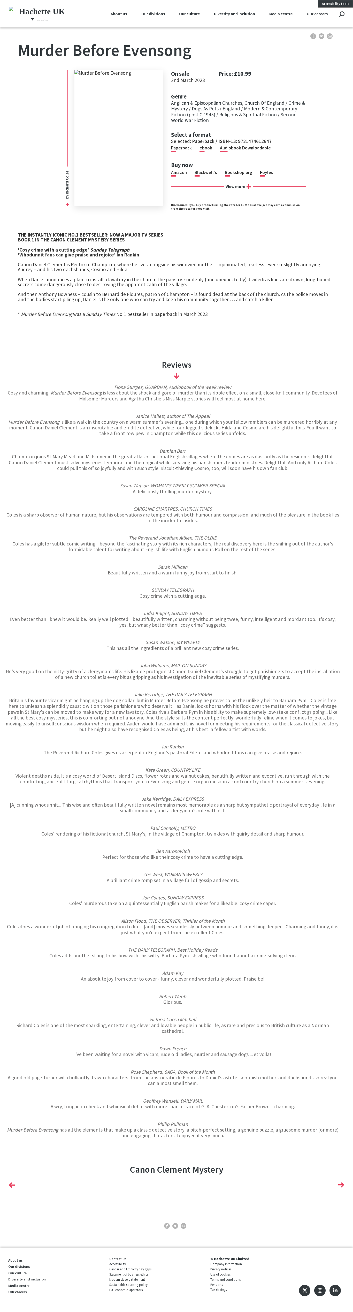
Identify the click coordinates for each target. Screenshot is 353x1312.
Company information (226, 1264)
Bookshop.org (238, 172)
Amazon (179, 172)
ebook (205, 148)
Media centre (281, 13)
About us (119, 13)
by (67, 196)
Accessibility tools (335, 4)
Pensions (216, 1285)
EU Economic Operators (126, 1290)
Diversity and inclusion (234, 13)
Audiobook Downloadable (245, 148)
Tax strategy (218, 1289)
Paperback (181, 148)
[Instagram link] (320, 1290)
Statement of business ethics (128, 1274)
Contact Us (117, 1259)
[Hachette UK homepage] (40, 13)
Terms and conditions (225, 1279)
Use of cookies (220, 1274)
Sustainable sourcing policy (128, 1285)
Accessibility (117, 1264)
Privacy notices (220, 1269)
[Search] (341, 14)
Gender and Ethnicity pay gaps (130, 1269)
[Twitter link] (304, 1290)
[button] (12, 1184)
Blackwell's (206, 172)
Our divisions (153, 13)
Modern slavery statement (127, 1279)
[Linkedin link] (335, 1290)
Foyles (266, 172)
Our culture (189, 13)
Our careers (317, 13)
